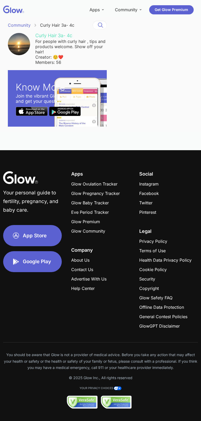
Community (19, 25)
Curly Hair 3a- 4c (57, 25)
